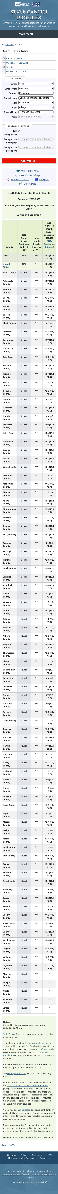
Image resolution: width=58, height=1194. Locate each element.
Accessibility (37, 1155)
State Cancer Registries (14, 1034)
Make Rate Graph (20, 179)
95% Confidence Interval (49, 244)
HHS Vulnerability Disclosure (22, 1158)
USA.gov (30, 1177)
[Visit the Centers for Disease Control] (36, 3)
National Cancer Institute (44, 1174)
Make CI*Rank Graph (30, 175)
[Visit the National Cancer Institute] (22, 3)
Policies (24, 1155)
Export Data (30, 183)
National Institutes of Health (16, 1174)
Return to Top (9, 1145)
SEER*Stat (42, 1049)
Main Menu (26, 34)
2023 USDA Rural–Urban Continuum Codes (27, 1085)
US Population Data (16, 1073)
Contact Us (45, 1158)
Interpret (44, 179)
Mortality (9, 44)
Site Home (11, 1155)
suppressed (24, 1110)
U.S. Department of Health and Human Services (28, 1171)
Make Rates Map (30, 170)
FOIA (49, 1155)
